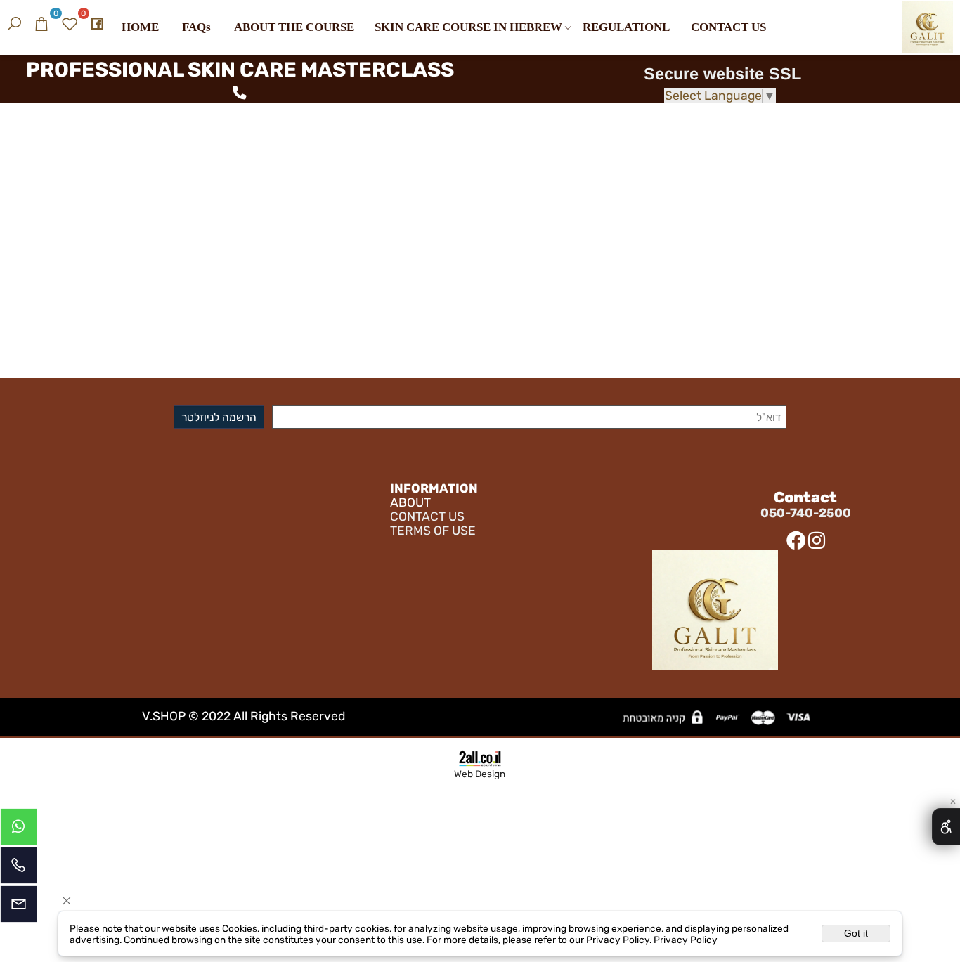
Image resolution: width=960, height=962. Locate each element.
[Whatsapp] (18, 830)
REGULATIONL (626, 27)
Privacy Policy (686, 939)
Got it (856, 933)
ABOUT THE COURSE (294, 27)
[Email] (18, 907)
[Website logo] (927, 32)
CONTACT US (728, 27)
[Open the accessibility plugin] (946, 826)
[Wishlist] (70, 23)
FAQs (196, 27)
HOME (140, 27)
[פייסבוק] (97, 23)
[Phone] (18, 869)
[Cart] (41, 23)
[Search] (14, 23)
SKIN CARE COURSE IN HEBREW (468, 27)
